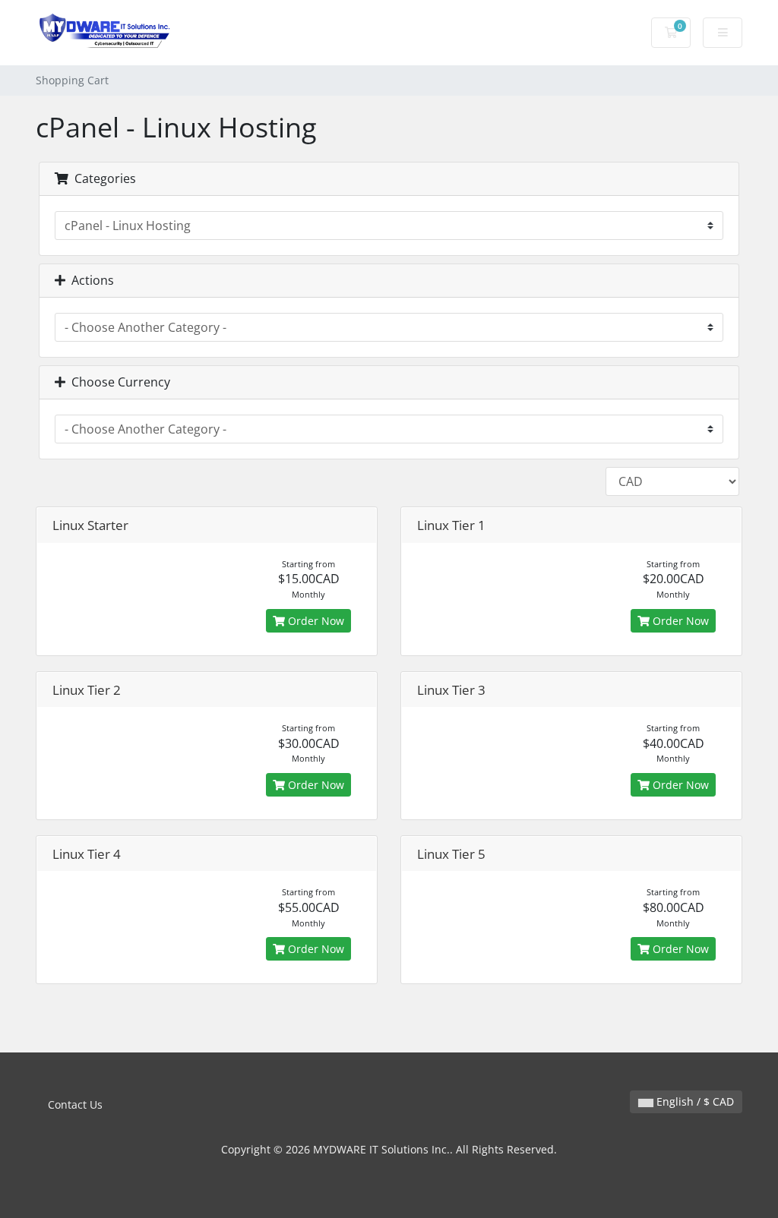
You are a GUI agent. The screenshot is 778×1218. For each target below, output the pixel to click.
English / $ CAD (693, 1101)
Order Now (314, 621)
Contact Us (75, 1104)
